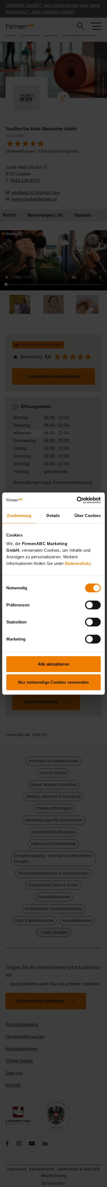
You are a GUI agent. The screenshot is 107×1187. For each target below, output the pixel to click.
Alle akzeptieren (53, 664)
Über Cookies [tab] (87, 515)
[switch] (93, 605)
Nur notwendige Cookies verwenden (53, 682)
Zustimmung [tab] (19, 515)
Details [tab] (53, 515)
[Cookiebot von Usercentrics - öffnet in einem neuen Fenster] (77, 500)
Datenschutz (78, 563)
